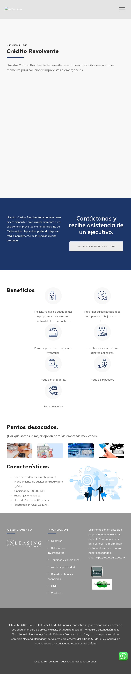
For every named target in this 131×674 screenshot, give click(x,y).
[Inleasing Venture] (24, 542)
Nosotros (56, 540)
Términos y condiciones (65, 560)
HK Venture (51, 661)
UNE (54, 586)
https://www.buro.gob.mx (110, 557)
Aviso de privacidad (63, 567)
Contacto (56, 593)
